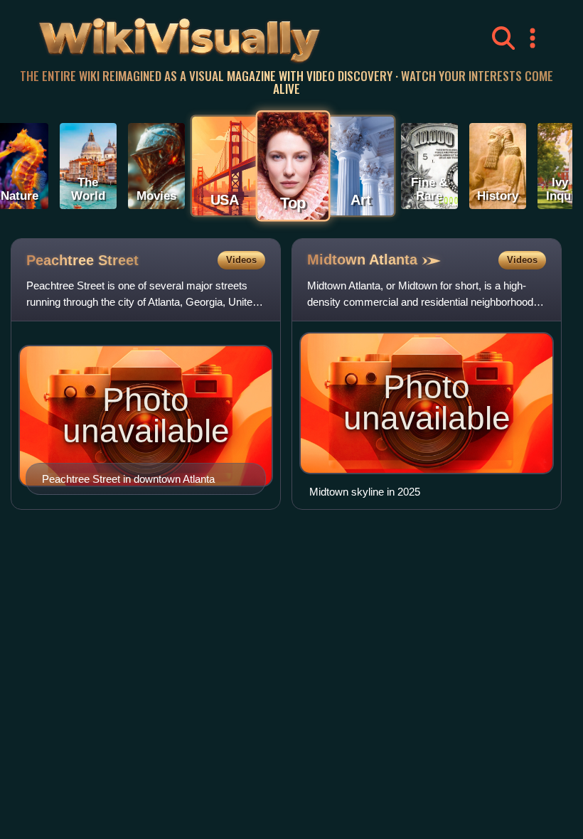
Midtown (362, 259)
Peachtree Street (82, 260)
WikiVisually (141, 35)
